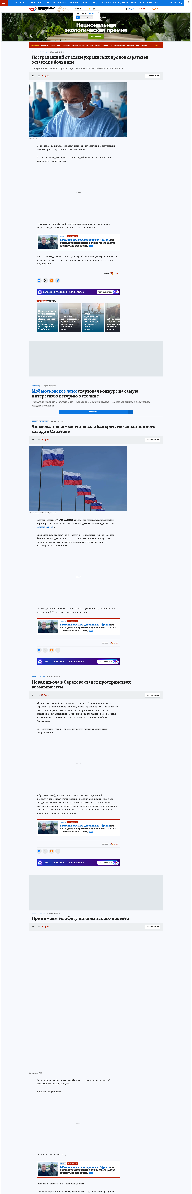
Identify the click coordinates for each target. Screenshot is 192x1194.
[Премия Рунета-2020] (63, 9)
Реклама (142, 9)
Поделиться (154, 76)
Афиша (144, 45)
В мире (86, 3)
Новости (44, 45)
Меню (4, 3)
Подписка (155, 9)
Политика (50, 3)
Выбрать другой (86, 17)
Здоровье (106, 3)
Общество (62, 3)
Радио (131, 9)
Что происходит (44, 52)
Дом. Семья (35, 385)
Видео (23, 3)
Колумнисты (153, 3)
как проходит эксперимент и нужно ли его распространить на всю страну (88, 243)
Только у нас (55, 45)
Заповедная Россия (117, 45)
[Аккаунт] (188, 3)
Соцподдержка (120, 3)
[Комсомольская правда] (42, 9)
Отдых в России (101, 45)
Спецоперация (36, 3)
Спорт (141, 3)
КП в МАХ (89, 45)
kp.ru (46, 76)
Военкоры (66, 45)
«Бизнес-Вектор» (45, 527)
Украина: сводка (78, 45)
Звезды (95, 3)
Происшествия (133, 45)
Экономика (75, 3)
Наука (133, 3)
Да (77, 17)
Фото (15, 3)
